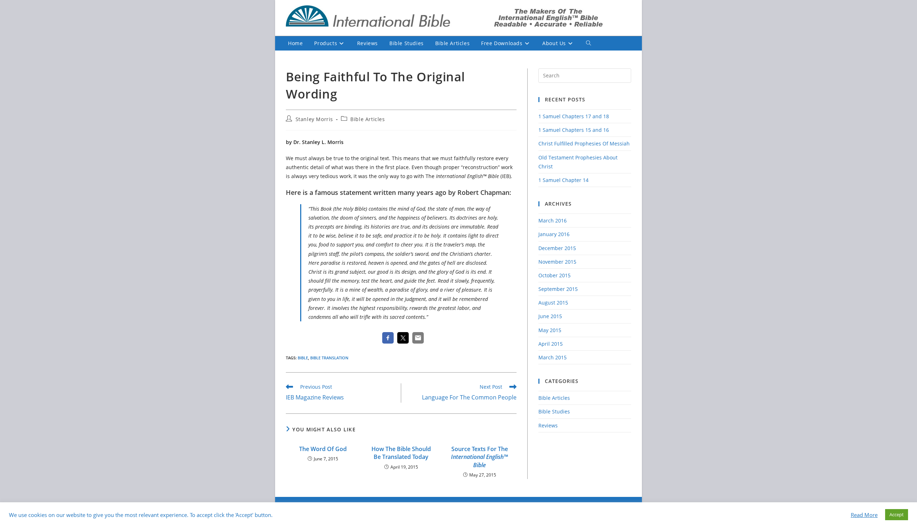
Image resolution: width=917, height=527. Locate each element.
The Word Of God (323, 449)
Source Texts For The (479, 457)
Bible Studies (554, 411)
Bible (303, 357)
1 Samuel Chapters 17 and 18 (573, 116)
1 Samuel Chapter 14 (563, 180)
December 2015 (557, 248)
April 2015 (550, 343)
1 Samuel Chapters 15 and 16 (573, 129)
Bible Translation (329, 357)
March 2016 (552, 220)
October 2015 (554, 275)
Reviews (548, 425)
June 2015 (550, 316)
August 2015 (553, 302)
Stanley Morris (314, 119)
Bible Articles (367, 119)
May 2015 (549, 330)
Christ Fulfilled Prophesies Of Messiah (584, 143)
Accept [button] (896, 514)
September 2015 (558, 289)
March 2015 (552, 357)
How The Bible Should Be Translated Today (401, 453)
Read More (864, 515)
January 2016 (554, 234)
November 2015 (557, 261)
